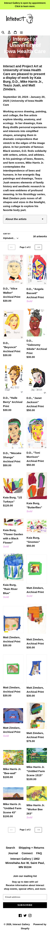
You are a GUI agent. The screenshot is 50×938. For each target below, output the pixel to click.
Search (10, 847)
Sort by (6, 234)
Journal (13, 853)
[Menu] (21, 32)
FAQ (39, 853)
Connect (27, 853)
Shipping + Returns (31, 847)
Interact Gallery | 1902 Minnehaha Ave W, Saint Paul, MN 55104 (25, 863)
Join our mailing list (25, 876)
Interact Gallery (21, 924)
